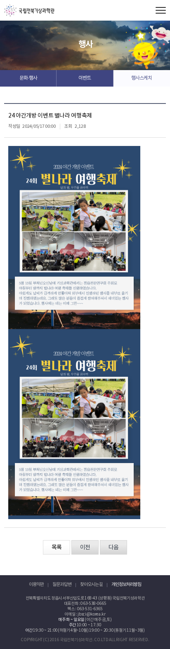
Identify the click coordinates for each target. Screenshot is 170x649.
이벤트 (84, 78)
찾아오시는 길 (91, 584)
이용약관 (36, 584)
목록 (56, 547)
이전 (85, 547)
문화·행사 (28, 78)
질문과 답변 (61, 584)
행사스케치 (141, 78)
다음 (113, 547)
